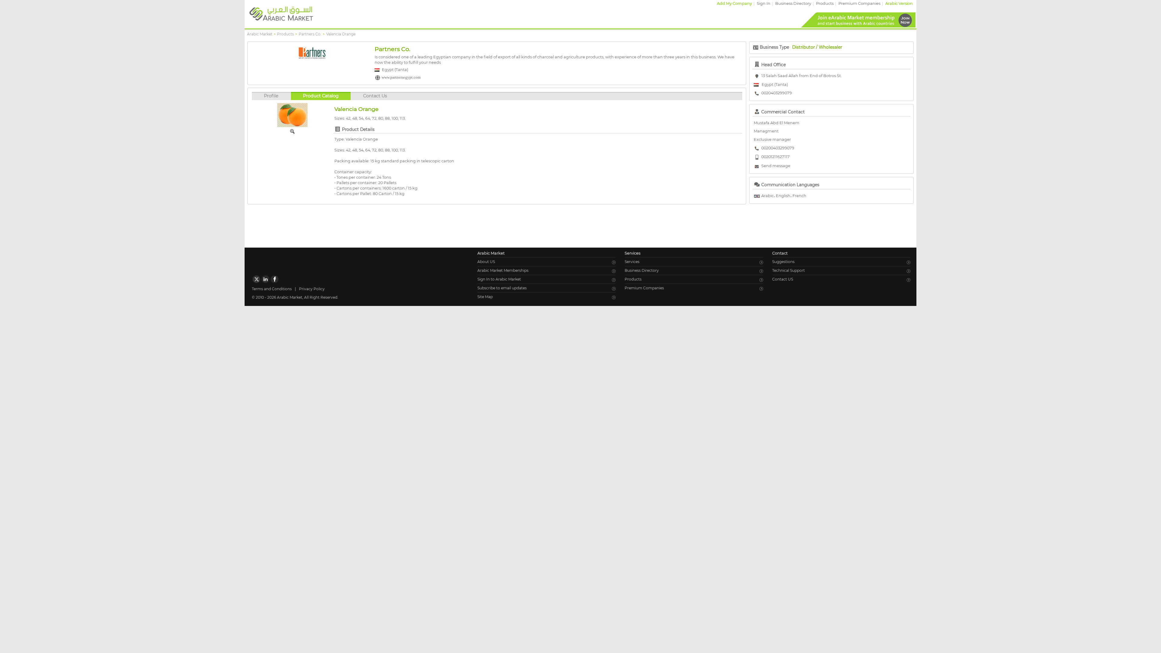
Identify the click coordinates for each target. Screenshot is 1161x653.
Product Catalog (321, 96)
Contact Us (375, 96)
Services (632, 261)
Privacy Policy (312, 289)
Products (825, 3)
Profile (271, 96)
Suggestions (783, 261)
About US (486, 261)
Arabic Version (899, 3)
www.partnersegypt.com (401, 77)
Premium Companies (859, 3)
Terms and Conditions (272, 289)
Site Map (485, 296)
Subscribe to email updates (502, 288)
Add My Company (734, 3)
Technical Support (788, 270)
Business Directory (793, 3)
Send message (775, 166)
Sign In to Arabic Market (499, 279)
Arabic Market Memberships (502, 270)
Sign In (763, 3)
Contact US (782, 279)
